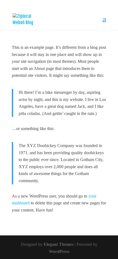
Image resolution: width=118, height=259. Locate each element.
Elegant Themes (59, 244)
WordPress (59, 251)
